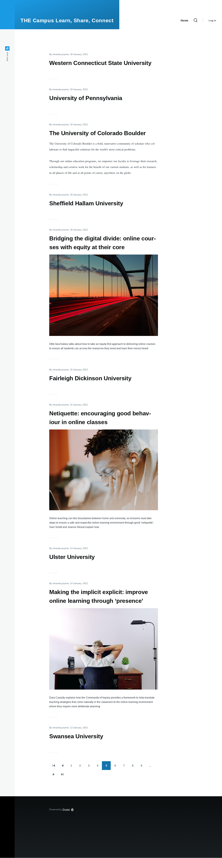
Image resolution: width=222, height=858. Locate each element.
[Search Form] (195, 20)
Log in (212, 20)
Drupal (66, 809)
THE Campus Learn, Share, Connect (66, 20)
